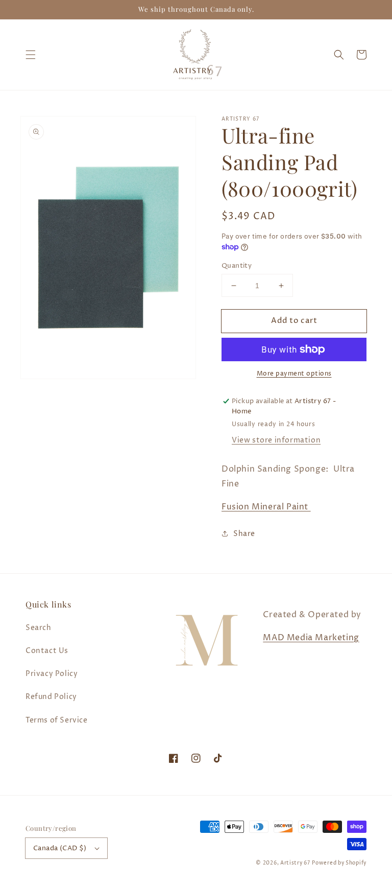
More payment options (294, 373)
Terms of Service (57, 720)
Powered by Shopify (339, 863)
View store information (276, 440)
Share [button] (244, 534)
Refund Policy (51, 697)
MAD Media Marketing (311, 637)
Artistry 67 (295, 863)
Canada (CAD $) (60, 848)
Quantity (237, 265)
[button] (30, 54)
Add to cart (294, 320)
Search (39, 628)
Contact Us (47, 651)
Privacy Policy (52, 674)
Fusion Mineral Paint (266, 506)
